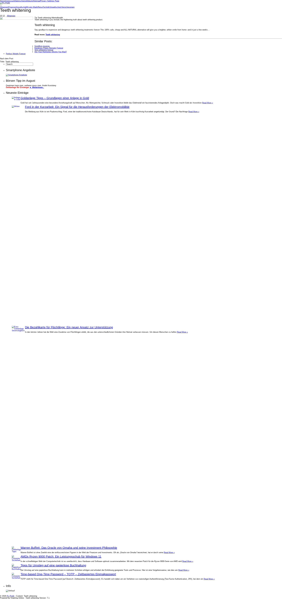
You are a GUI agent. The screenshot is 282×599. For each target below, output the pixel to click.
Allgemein (4, 7)
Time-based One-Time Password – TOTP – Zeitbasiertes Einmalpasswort (68, 574)
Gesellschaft (21, 7)
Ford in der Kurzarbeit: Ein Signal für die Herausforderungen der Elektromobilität (77, 106)
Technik (46, 7)
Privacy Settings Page (49, 1)
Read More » (207, 103)
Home (2, 1)
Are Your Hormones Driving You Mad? (51, 52)
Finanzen (12, 7)
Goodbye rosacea (42, 46)
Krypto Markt (32, 7)
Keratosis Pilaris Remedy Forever (49, 48)
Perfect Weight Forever (16, 54)
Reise (40, 7)
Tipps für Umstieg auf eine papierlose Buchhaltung (53, 565)
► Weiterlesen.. (37, 87)
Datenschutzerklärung (24, 1)
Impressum (10, 1)
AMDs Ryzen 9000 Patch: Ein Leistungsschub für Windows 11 (61, 556)
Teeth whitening (53, 35)
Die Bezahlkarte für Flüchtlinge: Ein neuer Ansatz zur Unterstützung (69, 327)
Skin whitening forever (44, 50)
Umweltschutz (55, 7)
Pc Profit (10, 596)
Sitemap (36, 1)
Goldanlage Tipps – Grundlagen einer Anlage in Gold (55, 98)
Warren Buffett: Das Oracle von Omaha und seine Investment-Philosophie (69, 547)
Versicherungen (67, 7)
